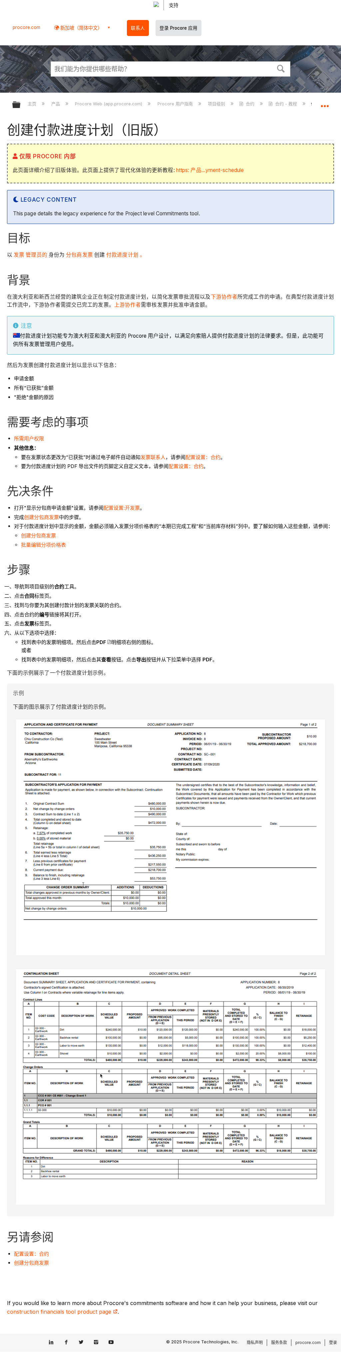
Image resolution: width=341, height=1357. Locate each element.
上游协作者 (127, 305)
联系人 (138, 28)
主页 (33, 103)
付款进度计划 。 (125, 255)
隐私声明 (255, 1342)
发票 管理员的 (29, 255)
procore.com (26, 27)
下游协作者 (224, 297)
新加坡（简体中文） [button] (80, 28)
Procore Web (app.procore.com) (109, 103)
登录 (333, 1342)
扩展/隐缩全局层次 (20, 105)
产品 (56, 103)
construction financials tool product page (60, 1311)
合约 (250, 103)
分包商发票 (79, 255)
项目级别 (217, 103)
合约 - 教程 (286, 103)
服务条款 (279, 1342)
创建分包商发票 (41, 517)
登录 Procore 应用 (178, 28)
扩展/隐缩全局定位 (325, 102)
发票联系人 (153, 457)
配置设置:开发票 (122, 508)
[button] (281, 68)
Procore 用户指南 (176, 103)
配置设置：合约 (202, 457)
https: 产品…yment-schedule (210, 170)
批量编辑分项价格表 (43, 545)
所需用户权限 (29, 438)
